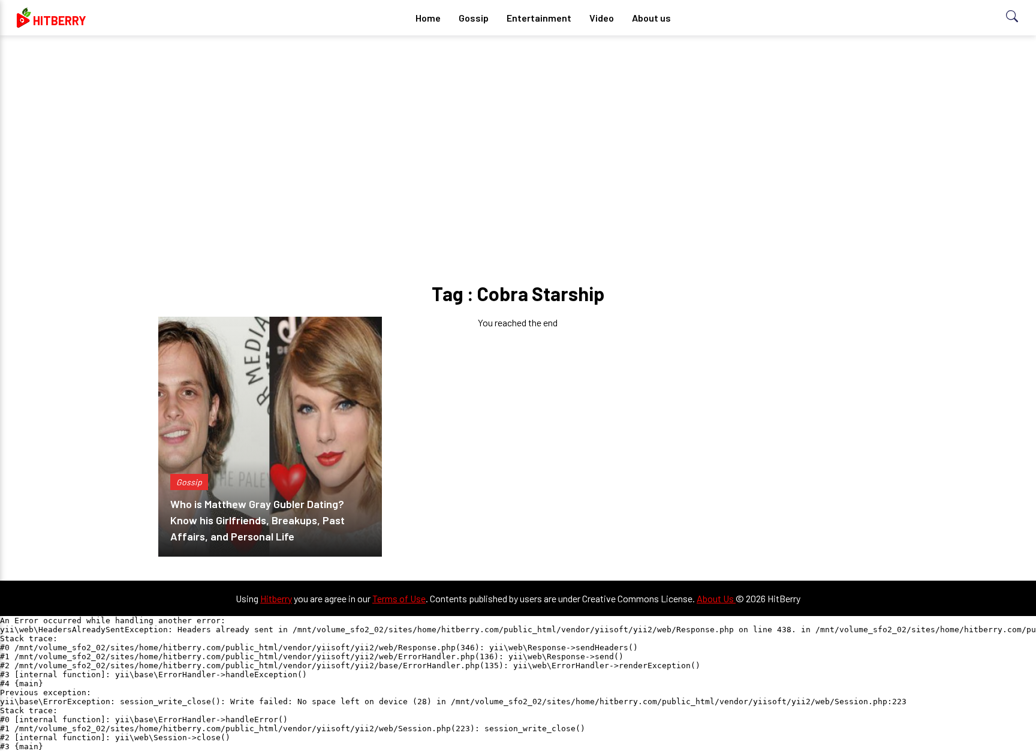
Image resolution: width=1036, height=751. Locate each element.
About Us (716, 598)
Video (601, 17)
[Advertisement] (518, 138)
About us (651, 17)
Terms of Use (399, 598)
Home (428, 17)
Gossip (474, 17)
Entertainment (539, 17)
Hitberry (276, 598)
